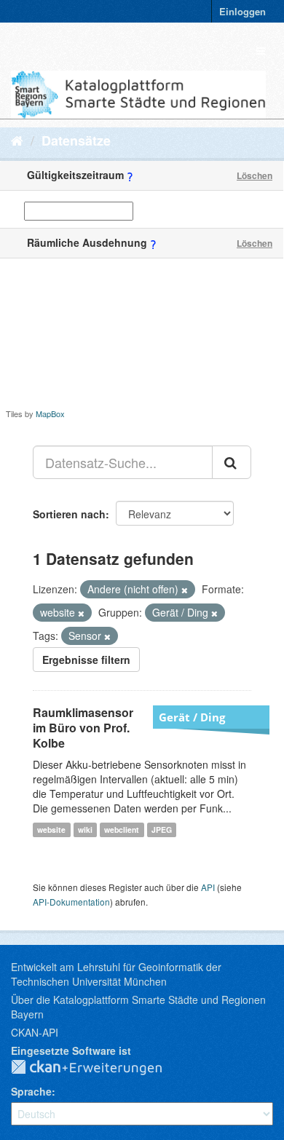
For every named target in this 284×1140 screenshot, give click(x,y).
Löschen (254, 175)
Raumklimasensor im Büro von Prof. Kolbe (83, 727)
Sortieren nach (69, 514)
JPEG (161, 829)
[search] (231, 462)
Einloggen (242, 11)
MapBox (50, 413)
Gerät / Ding (192, 717)
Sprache (31, 1091)
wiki (85, 829)
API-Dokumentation (71, 901)
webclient (121, 829)
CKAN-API (34, 1032)
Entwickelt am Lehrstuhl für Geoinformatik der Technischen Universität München (116, 974)
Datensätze (76, 140)
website (51, 829)
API (208, 887)
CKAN (98, 1068)
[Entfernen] (184, 589)
